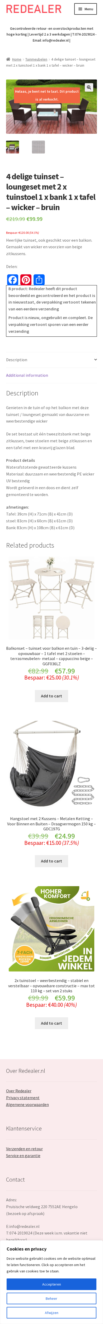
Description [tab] (16, 359)
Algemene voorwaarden (27, 1104)
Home (16, 59)
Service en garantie (23, 1155)
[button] (89, 87)
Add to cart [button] (51, 695)
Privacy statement (23, 1097)
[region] (51, 1282)
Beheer (51, 1298)
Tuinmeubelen (36, 59)
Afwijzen (51, 1312)
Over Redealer (18, 1090)
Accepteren (51, 1284)
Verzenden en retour (24, 1148)
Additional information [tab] (27, 375)
